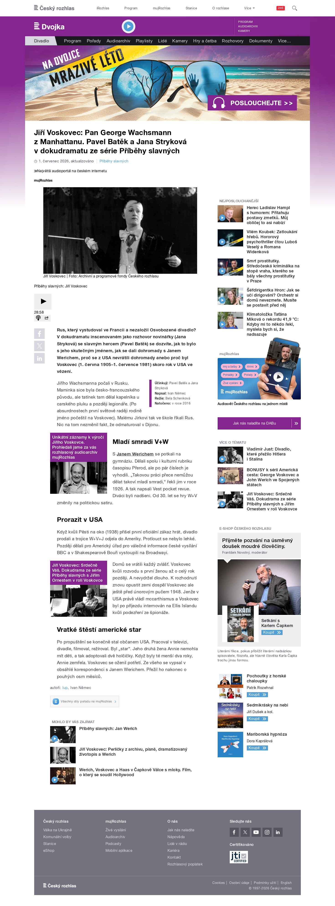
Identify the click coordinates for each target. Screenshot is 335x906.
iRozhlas (103, 8)
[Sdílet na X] (39, 346)
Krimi (250, 366)
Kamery (244, 31)
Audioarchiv (248, 26)
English (286, 883)
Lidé (162, 40)
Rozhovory (233, 40)
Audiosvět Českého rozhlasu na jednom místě (253, 404)
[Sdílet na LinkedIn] (39, 358)
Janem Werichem (135, 454)
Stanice (191, 8)
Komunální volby (57, 837)
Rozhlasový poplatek (185, 864)
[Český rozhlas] (54, 8)
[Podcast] (38, 318)
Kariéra (173, 850)
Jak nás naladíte (181, 830)
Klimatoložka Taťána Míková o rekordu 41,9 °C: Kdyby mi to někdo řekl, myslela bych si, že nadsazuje (273, 324)
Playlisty (144, 40)
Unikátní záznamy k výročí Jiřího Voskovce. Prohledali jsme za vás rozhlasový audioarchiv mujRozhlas (78, 447)
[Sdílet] (46, 318)
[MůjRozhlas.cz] (43, 181)
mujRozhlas (161, 8)
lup (64, 688)
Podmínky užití (265, 883)
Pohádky (228, 374)
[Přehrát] (43, 302)
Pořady (94, 40)
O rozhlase (220, 8)
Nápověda (176, 837)
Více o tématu (232, 442)
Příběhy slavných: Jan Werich (108, 728)
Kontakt (174, 857)
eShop (48, 850)
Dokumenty (261, 40)
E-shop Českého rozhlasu (245, 529)
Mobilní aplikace (119, 850)
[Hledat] (295, 8)
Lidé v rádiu (177, 844)
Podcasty (113, 844)
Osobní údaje (239, 883)
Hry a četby (230, 366)
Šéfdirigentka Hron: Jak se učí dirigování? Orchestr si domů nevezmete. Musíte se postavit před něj (273, 297)
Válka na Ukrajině (57, 830)
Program (130, 8)
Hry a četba (204, 40)
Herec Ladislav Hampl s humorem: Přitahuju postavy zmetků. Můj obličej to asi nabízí (268, 215)
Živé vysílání (230, 383)
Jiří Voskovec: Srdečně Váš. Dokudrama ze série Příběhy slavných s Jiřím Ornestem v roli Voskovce (77, 573)
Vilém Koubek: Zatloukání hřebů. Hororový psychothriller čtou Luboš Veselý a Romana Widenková (272, 241)
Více (284, 40)
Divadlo (41, 40)
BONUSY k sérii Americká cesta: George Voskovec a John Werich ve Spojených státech (273, 477)
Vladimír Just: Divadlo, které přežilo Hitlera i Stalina (269, 454)
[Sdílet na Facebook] (39, 333)
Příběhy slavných (114, 161)
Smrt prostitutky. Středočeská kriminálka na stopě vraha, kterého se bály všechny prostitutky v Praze (273, 270)
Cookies (218, 883)
